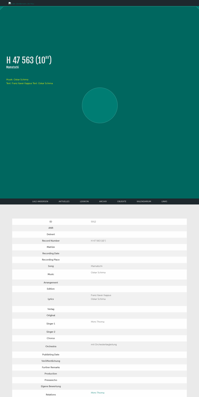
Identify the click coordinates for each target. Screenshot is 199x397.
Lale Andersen (40, 201)
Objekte (121, 201)
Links (164, 201)
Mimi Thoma (97, 392)
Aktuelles (64, 201)
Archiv (103, 201)
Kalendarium (144, 201)
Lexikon (84, 201)
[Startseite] (21, 3)
